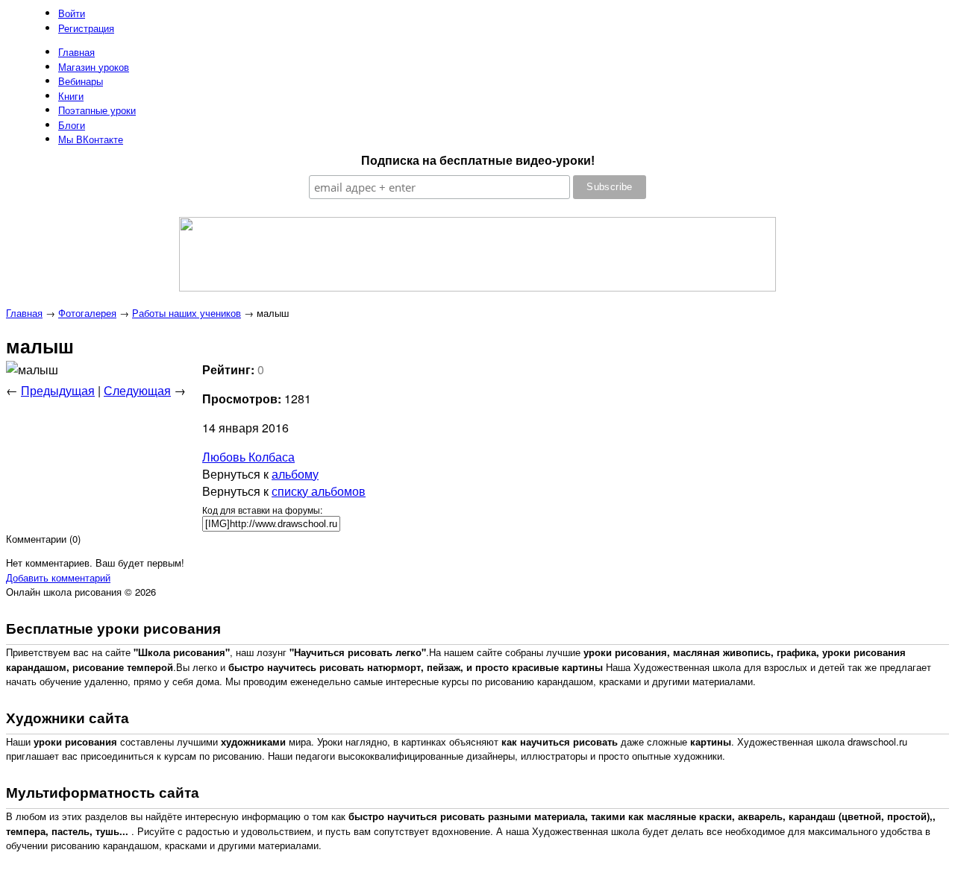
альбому (295, 473)
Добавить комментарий (58, 577)
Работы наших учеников (186, 313)
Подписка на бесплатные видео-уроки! (478, 160)
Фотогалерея (87, 313)
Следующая (137, 390)
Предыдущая (58, 390)
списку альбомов (319, 491)
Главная (24, 313)
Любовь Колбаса (248, 456)
